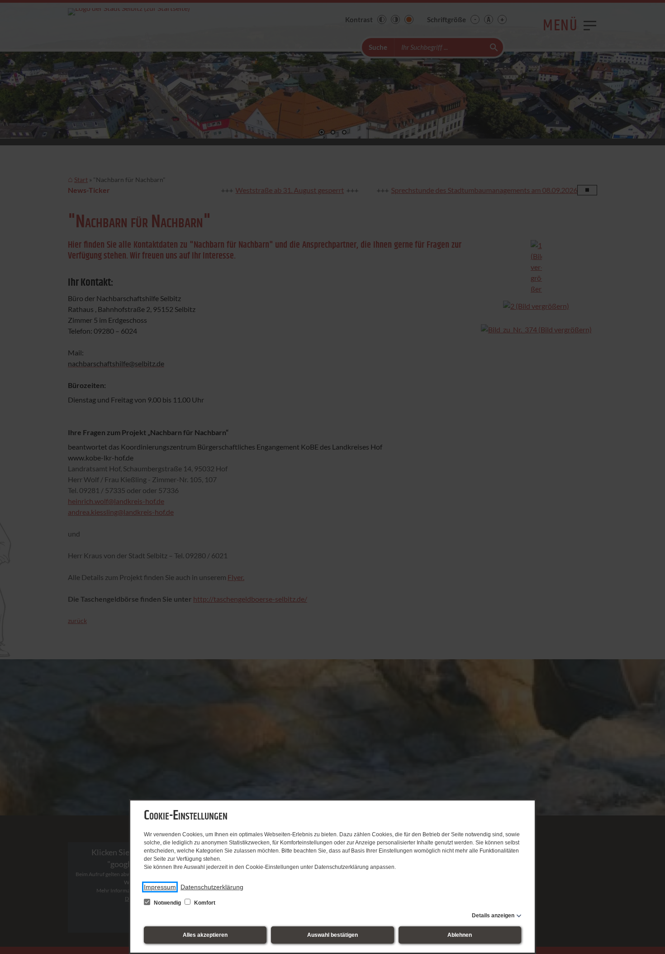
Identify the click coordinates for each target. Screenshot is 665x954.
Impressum (160, 887)
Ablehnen (459, 935)
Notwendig (167, 903)
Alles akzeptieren (205, 935)
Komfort (204, 903)
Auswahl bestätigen (332, 935)
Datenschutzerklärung (211, 887)
